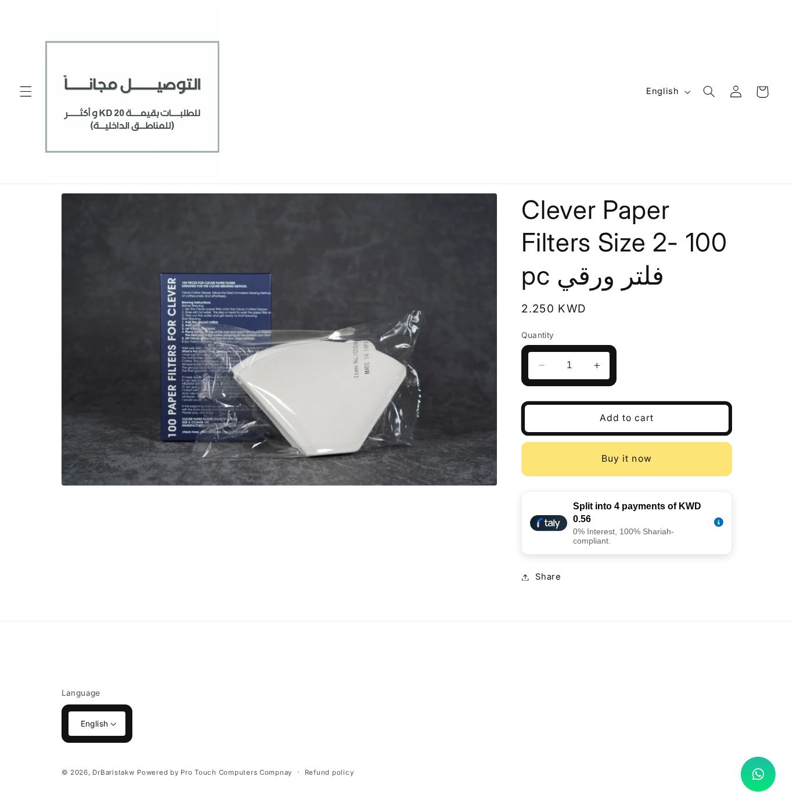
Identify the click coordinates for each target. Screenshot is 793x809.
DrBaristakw (113, 772)
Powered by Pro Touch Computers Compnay (214, 772)
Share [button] (548, 576)
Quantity (537, 335)
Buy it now (626, 458)
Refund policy (329, 772)
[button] (25, 91)
